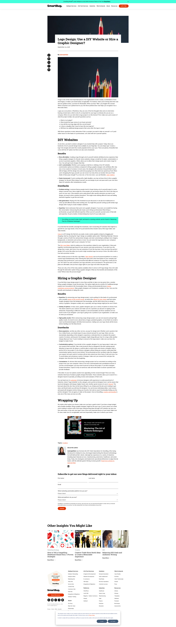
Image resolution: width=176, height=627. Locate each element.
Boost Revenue (55, 595)
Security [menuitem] (60, 609)
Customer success (103, 584)
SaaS (100, 598)
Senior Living (102, 593)
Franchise (101, 603)
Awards (116, 581)
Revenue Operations (104, 581)
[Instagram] (55, 600)
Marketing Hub (71, 579)
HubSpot (86, 600)
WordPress (86, 590)
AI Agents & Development (90, 574)
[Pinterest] (62, 600)
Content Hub (71, 586)
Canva (60, 234)
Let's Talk (124, 6)
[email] (48, 69)
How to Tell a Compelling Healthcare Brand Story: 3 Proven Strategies (60, 555)
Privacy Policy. (92, 615)
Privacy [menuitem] (49, 609)
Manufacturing (102, 595)
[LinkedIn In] (48, 600)
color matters (110, 175)
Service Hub (71, 584)
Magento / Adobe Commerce (90, 595)
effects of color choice (100, 299)
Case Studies (117, 574)
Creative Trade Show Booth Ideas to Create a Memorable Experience (88, 555)
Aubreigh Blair (63, 54)
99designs (74, 380)
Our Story (70, 603)
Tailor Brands (89, 256)
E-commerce (87, 579)
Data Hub (70, 591)
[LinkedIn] (68, 466)
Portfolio (116, 576)
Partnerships (71, 608)
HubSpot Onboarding (73, 574)
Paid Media (101, 579)
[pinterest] (48, 66)
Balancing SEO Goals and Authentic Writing (112, 554)
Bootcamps (117, 603)
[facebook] (48, 55)
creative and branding (109, 392)
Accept (102, 621)
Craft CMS (86, 593)
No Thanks (113, 621)
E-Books (116, 593)
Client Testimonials (118, 579)
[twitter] (48, 62)
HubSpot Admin (71, 576)
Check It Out (89, 435)
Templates (116, 595)
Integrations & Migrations (74, 594)
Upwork (110, 384)
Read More (107, 1)
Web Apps (86, 581)
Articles (116, 590)
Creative (65, 443)
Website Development (89, 576)
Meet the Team (71, 606)
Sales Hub (70, 581)
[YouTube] (52, 600)
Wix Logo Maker (65, 245)
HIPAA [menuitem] (56, 609)
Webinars (116, 598)
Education (101, 606)
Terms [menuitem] (52, 609)
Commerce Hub (71, 589)
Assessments (117, 606)
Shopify (85, 598)
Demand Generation (103, 574)
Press (115, 584)
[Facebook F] (59, 600)
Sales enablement (103, 576)
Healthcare (101, 590)
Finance (101, 600)
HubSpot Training (72, 596)
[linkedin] (48, 58)
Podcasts (116, 600)
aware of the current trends (76, 299)
